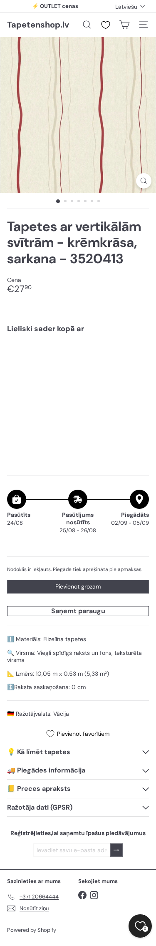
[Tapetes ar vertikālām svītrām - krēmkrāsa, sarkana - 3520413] (78, 364)
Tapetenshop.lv (38, 25)
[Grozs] (124, 25)
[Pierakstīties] (116, 850)
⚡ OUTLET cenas (55, 6)
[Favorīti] (106, 25)
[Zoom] (143, 181)
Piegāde (62, 569)
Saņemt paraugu (78, 610)
